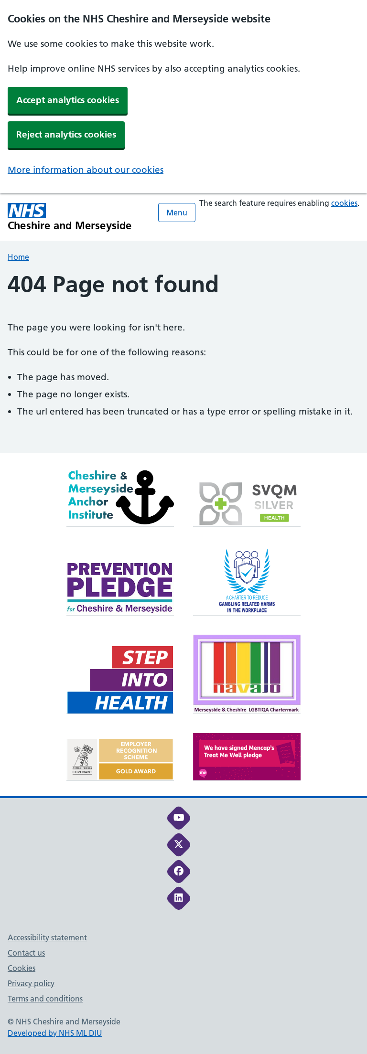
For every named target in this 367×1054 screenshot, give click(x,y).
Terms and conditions (45, 998)
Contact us (26, 953)
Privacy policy (31, 983)
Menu (176, 212)
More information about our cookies (85, 169)
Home (18, 257)
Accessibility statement (47, 937)
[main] (183, 362)
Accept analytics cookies (67, 100)
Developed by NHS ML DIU (55, 1033)
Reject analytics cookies (66, 134)
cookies (344, 203)
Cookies (21, 968)
